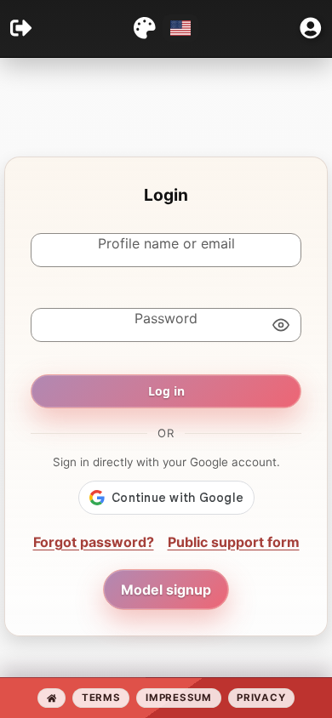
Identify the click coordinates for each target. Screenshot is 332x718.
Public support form (234, 541)
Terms (101, 698)
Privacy (261, 698)
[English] (180, 28)
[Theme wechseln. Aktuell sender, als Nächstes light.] (145, 28)
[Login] (21, 28)
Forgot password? (93, 541)
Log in (166, 391)
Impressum (178, 698)
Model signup (166, 589)
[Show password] (281, 325)
